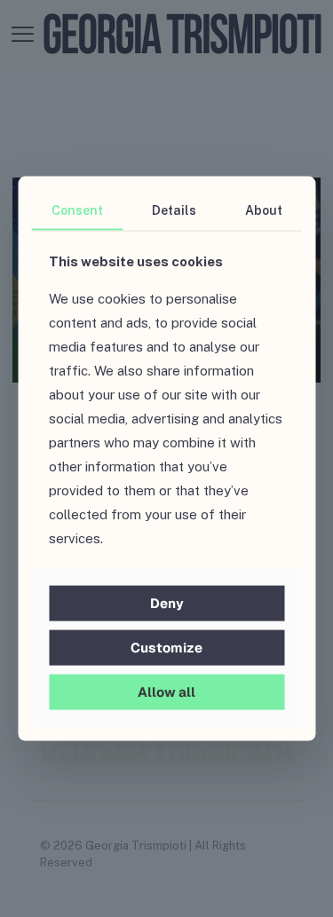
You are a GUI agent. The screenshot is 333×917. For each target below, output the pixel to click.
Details (174, 209)
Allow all (166, 692)
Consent (77, 209)
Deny (167, 603)
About (263, 209)
